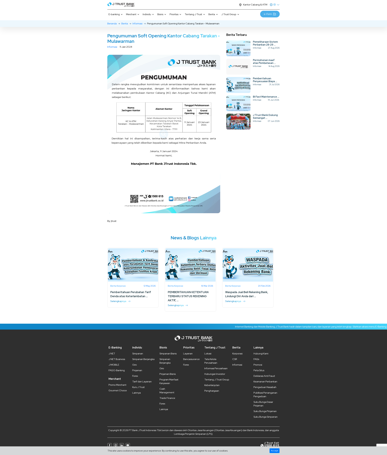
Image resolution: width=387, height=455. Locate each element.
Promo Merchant (117, 384)
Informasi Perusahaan (216, 368)
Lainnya (136, 392)
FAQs (256, 359)
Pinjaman (137, 370)
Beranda (112, 23)
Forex (135, 376)
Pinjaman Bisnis (167, 374)
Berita (124, 23)
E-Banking (115, 347)
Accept (274, 450)
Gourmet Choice (118, 390)
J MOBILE (114, 364)
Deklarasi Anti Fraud (264, 376)
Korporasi (237, 353)
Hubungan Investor (214, 374)
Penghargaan (211, 390)
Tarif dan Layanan (142, 381)
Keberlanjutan (212, 385)
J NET (112, 353)
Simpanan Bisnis (168, 353)
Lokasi (207, 353)
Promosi (258, 364)
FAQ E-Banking (117, 370)
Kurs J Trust (138, 387)
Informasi (137, 23)
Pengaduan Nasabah (265, 387)
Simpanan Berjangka (143, 359)
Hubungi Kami (261, 353)
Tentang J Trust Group (216, 379)
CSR (234, 359)
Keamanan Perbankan (265, 381)
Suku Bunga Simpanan (266, 416)
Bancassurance (191, 359)
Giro (134, 364)
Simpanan (137, 353)
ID (274, 4)
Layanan (188, 353)
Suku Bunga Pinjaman (265, 411)
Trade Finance (167, 398)
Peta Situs (259, 370)
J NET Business (117, 359)
